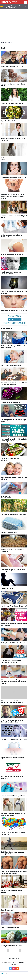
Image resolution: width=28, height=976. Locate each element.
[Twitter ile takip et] (10, 968)
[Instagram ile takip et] (14, 968)
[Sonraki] (20, 950)
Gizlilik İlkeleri (21, 962)
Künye (9, 962)
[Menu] (25, 2)
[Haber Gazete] (9, 2)
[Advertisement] (14, 26)
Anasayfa (4, 962)
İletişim (14, 962)
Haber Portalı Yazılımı (8, 973)
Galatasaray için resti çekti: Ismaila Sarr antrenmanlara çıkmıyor (16, 6)
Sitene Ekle (13, 964)
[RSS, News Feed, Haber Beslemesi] (17, 968)
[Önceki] (8, 950)
